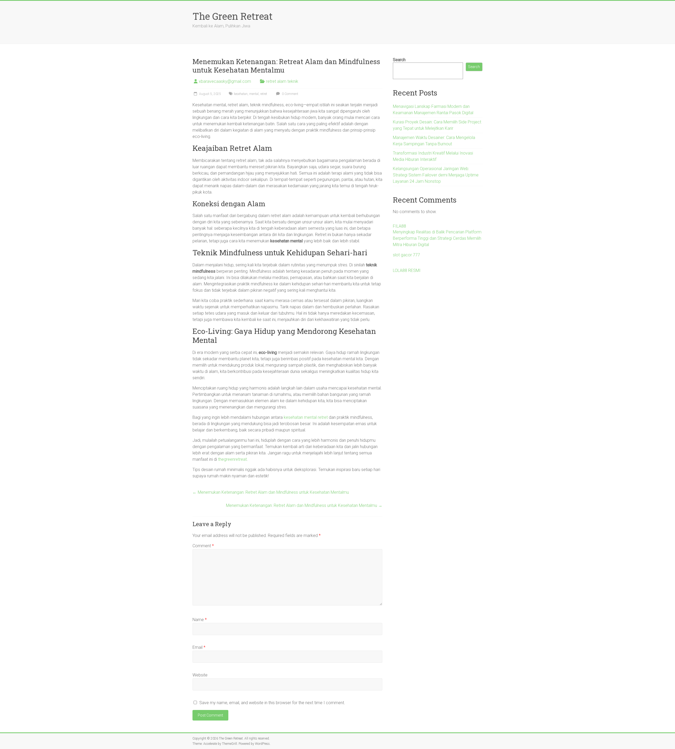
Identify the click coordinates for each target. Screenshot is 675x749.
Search (399, 59)
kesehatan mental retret (306, 417)
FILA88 (399, 226)
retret (263, 94)
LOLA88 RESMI (407, 270)
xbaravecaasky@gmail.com (225, 81)
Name (199, 619)
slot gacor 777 (406, 254)
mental (254, 94)
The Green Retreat (232, 16)
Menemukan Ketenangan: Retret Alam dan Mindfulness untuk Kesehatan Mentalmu (270, 492)
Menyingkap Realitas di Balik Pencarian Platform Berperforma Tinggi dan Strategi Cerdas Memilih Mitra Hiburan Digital (437, 238)
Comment (203, 545)
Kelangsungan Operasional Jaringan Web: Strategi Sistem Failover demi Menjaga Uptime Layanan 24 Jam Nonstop (436, 175)
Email (198, 647)
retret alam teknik (282, 81)
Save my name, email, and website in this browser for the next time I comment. (272, 702)
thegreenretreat (232, 459)
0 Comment (289, 94)
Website (200, 675)
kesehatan (241, 94)
